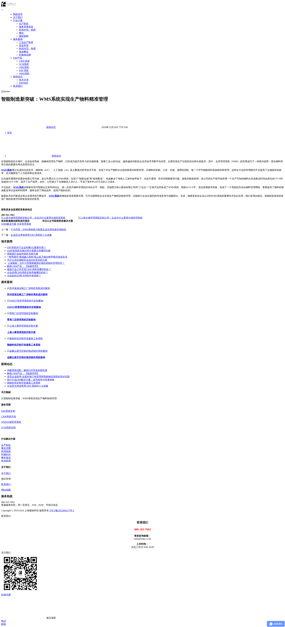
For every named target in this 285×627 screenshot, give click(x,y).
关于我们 (18, 17)
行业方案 (18, 20)
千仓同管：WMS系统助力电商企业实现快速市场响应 (38, 229)
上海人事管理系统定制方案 (21, 332)
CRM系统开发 (8, 416)
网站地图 (6, 490)
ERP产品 (17, 58)
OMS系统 (24, 67)
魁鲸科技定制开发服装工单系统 (23, 344)
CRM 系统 (24, 61)
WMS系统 (24, 73)
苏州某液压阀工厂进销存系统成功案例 (27, 294)
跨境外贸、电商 (27, 30)
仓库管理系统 (24, 224)
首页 (9, 132)
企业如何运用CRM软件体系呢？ (24, 275)
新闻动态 (18, 76)
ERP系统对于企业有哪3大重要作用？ (26, 247)
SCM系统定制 (8, 427)
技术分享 (23, 80)
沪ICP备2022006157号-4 (61, 510)
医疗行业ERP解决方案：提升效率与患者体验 (30, 379)
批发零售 (23, 45)
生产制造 (23, 23)
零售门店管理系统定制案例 (21, 319)
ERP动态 (23, 83)
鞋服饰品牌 (25, 55)
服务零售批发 (26, 26)
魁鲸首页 (18, 14)
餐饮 (21, 33)
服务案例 (18, 39)
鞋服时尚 (6, 454)
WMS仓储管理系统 (11, 422)
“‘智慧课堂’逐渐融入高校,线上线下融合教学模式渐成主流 (37, 257)
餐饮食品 (6, 457)
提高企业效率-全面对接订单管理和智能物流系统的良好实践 (38, 376)
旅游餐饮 (23, 51)
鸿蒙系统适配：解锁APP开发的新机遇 (27, 370)
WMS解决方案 (8, 224)
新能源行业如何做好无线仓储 (22, 253)
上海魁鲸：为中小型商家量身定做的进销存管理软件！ (36, 263)
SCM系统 (24, 64)
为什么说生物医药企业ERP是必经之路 (27, 260)
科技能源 (6, 460)
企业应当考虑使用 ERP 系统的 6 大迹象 (31, 235)
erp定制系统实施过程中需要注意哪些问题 (28, 250)
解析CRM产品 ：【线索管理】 (23, 266)
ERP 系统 (24, 70)
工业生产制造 (26, 42)
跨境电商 (6, 451)
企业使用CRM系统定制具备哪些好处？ (27, 272)
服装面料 (23, 36)
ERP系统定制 (8, 411)
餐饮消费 (6, 448)
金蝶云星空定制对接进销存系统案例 (26, 357)
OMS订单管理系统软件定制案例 (24, 307)
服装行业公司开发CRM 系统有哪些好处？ (29, 269)
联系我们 (18, 86)
